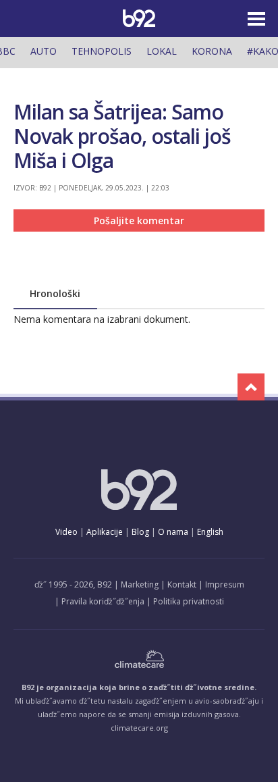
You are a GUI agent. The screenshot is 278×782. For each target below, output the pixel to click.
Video (66, 532)
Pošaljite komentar (139, 220)
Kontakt (181, 584)
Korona (212, 51)
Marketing (140, 584)
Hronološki (55, 293)
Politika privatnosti (188, 601)
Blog (140, 532)
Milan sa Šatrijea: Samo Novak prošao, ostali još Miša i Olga (122, 136)
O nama (173, 532)
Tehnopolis (102, 51)
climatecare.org (139, 728)
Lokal (161, 51)
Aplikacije (104, 532)
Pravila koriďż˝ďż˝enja (102, 601)
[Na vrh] (251, 386)
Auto (43, 51)
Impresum (224, 584)
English (210, 532)
